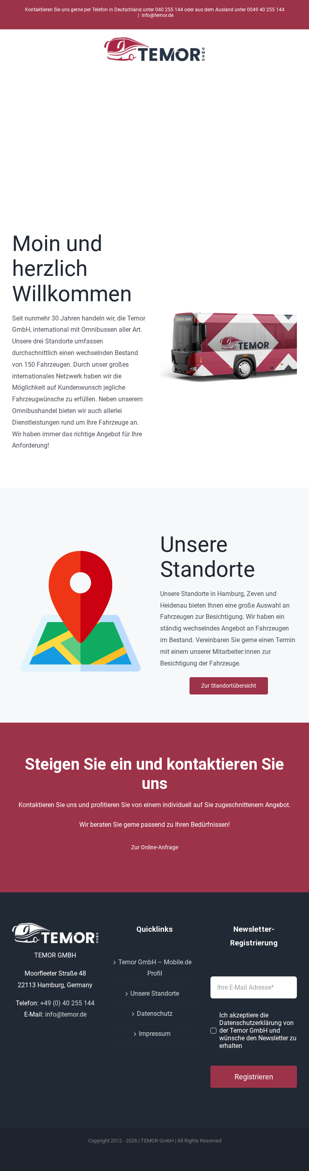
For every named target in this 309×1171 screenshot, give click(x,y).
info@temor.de (157, 15)
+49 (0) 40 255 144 (67, 1003)
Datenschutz (155, 1013)
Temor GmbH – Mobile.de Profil (155, 968)
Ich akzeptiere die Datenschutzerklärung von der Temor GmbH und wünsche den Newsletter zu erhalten (258, 1030)
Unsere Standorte (154, 993)
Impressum (155, 1033)
